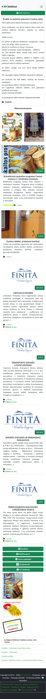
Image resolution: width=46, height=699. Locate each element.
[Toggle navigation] (41, 7)
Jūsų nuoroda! (27, 690)
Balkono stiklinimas (30, 684)
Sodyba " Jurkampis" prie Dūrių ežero (16, 648)
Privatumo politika (33, 678)
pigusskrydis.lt (32, 687)
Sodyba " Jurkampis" (10, 652)
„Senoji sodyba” (8, 656)
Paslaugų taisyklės (18, 678)
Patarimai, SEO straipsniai (11, 684)
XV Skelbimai (10, 7)
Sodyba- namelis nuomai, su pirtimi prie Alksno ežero (22, 660)
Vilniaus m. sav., (11, 327)
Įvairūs (19, 205)
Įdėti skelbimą (24, 13)
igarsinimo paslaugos (9, 690)
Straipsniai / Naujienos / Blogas (13, 687)
